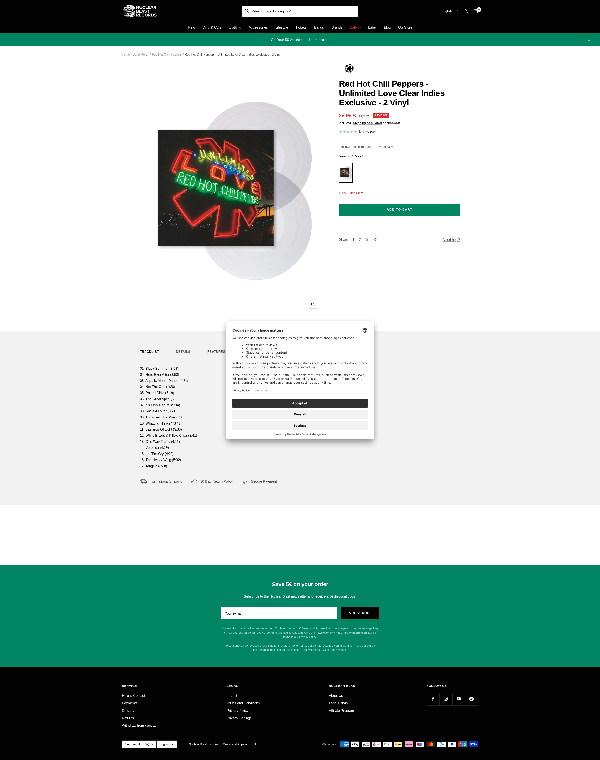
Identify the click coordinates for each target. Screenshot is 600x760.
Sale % (355, 27)
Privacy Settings (239, 718)
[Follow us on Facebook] (433, 699)
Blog (387, 27)
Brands (336, 27)
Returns (128, 718)
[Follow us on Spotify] (471, 699)
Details (183, 352)
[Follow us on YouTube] (458, 699)
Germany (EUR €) (137, 744)
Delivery (128, 710)
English (446, 11)
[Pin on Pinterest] (360, 239)
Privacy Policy (238, 710)
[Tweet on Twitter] (367, 239)
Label (372, 27)
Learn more (317, 39)
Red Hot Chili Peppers (167, 54)
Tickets (301, 27)
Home (126, 54)
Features (216, 352)
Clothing (235, 27)
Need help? (451, 240)
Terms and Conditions (243, 703)
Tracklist (149, 352)
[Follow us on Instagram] (445, 699)
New (191, 27)
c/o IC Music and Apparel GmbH (235, 744)
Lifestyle (281, 27)
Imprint (232, 695)
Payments (130, 703)
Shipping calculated (367, 123)
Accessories (258, 27)
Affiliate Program (341, 710)
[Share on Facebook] (354, 239)
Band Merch (141, 54)
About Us (336, 695)
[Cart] (475, 11)
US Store (405, 27)
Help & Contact (133, 695)
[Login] (466, 11)
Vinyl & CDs (211, 27)
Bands (319, 27)
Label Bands (338, 703)
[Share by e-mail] (375, 239)
